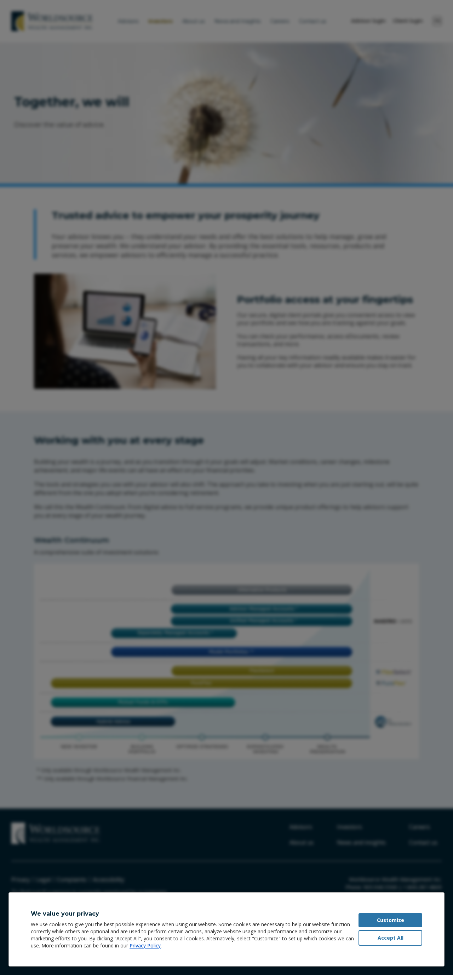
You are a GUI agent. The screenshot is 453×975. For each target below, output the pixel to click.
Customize (390, 920)
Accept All (390, 937)
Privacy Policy (145, 945)
